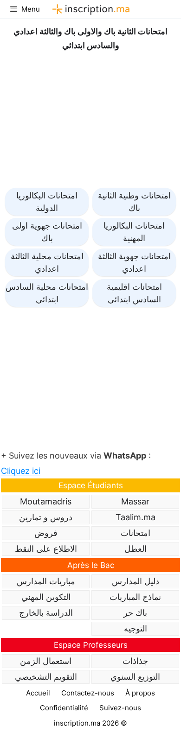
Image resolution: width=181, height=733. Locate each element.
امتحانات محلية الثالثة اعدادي (47, 262)
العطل (135, 549)
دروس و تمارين (45, 517)
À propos (140, 692)
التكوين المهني (46, 597)
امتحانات (135, 533)
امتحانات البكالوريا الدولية (47, 202)
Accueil (38, 692)
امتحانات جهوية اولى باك (47, 232)
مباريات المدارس (46, 581)
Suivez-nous (120, 707)
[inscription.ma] (89, 9)
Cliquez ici (20, 471)
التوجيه (135, 628)
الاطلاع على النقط (46, 549)
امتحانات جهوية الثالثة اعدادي (134, 262)
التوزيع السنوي (135, 677)
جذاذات (135, 661)
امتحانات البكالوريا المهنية (134, 232)
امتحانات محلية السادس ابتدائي (47, 293)
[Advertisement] (90, 117)
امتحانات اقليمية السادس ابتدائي (134, 293)
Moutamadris (45, 501)
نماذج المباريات (135, 597)
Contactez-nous (87, 692)
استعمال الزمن (45, 661)
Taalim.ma (135, 517)
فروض (46, 533)
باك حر (135, 613)
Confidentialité (64, 707)
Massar (135, 501)
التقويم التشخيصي (46, 677)
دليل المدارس (135, 581)
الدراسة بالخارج (46, 613)
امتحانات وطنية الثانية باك (134, 202)
